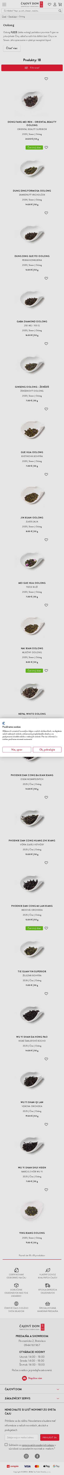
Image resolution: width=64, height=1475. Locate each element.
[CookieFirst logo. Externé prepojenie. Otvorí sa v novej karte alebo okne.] (3, 723)
